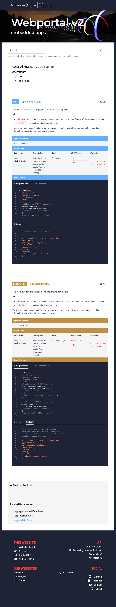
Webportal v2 (95, 558)
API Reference (54, 56)
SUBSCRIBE (23, 81)
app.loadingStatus (24, 515)
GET (19, 76)
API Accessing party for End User (85, 550)
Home (10, 56)
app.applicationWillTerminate (29, 511)
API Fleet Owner (94, 546)
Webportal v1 (95, 554)
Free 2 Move (20, 580)
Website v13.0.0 (26, 547)
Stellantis (18, 572)
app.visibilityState (70, 56)
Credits (22, 551)
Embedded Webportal (25, 56)
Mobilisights (20, 576)
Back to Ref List (22, 485)
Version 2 (41, 56)
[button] (103, 5)
